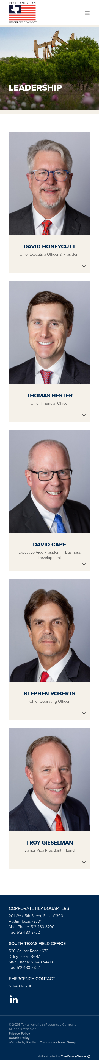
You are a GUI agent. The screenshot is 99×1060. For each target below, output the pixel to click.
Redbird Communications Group (51, 1042)
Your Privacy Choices (73, 1056)
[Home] (23, 12)
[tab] (49, 202)
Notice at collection (49, 1056)
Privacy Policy (19, 1033)
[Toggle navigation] (87, 12)
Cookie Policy (19, 1037)
